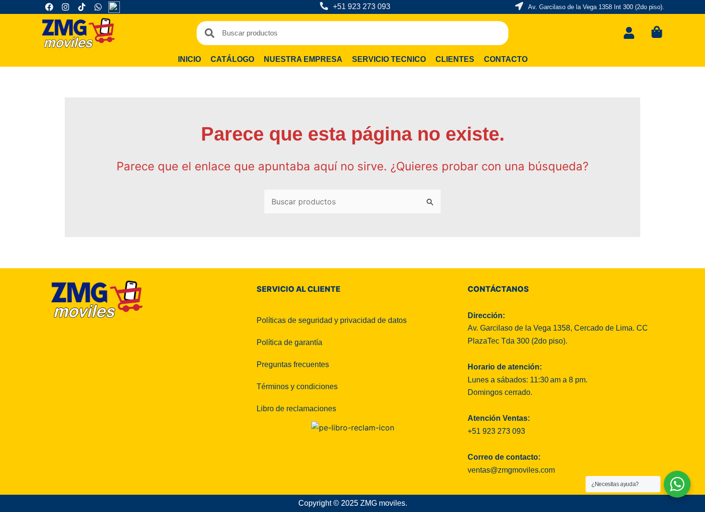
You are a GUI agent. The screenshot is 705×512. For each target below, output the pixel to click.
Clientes (454, 59)
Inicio (189, 59)
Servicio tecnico (389, 59)
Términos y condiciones (297, 386)
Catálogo (232, 59)
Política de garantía (289, 342)
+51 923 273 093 (361, 6)
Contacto (506, 59)
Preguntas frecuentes (293, 364)
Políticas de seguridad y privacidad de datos (332, 320)
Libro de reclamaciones (296, 409)
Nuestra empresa (303, 59)
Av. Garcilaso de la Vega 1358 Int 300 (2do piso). (596, 7)
